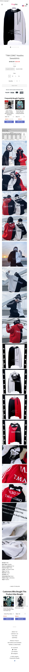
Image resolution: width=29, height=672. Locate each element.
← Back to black (14, 586)
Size (14, 73)
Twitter (15, 649)
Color (14, 66)
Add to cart (9, 121)
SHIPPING (14, 637)
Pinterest (15, 651)
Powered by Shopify (14, 658)
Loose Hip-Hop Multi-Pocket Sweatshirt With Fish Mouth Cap (8, 609)
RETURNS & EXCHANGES (14, 642)
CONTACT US (14, 633)
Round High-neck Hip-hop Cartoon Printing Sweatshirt (20, 112)
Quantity (11, 81)
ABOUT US (14, 631)
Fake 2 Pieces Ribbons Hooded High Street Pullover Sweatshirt (9, 112)
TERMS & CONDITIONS (15, 644)
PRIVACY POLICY (14, 640)
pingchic (17, 656)
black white (10, 69)
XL (19, 76)
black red (19, 69)
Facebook (15, 647)
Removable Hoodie (19, 607)
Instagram (15, 653)
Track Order (14, 635)
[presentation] (2, 606)
